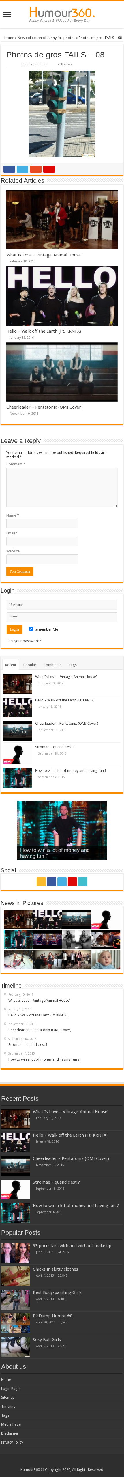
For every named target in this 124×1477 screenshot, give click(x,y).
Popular (29, 665)
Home (8, 38)
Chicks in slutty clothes (55, 1269)
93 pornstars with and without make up (72, 1245)
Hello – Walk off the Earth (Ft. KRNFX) (43, 331)
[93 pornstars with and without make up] (15, 1253)
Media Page (11, 1424)
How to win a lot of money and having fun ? (70, 770)
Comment (15, 464)
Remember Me (45, 629)
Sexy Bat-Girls (47, 1339)
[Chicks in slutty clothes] (15, 1276)
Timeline (8, 1406)
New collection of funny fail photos (46, 38)
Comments (52, 665)
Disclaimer (9, 1433)
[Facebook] (51, 881)
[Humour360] (62, 15)
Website (13, 551)
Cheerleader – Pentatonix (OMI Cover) (44, 407)
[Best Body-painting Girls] (15, 1300)
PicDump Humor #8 (52, 1315)
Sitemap (8, 1397)
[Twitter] (62, 881)
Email (12, 533)
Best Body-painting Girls (57, 1292)
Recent (10, 665)
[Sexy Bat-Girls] (15, 1347)
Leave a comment (34, 64)
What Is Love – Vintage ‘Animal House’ (44, 255)
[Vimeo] (82, 881)
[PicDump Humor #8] (15, 1323)
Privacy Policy (12, 1442)
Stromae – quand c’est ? (54, 747)
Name (12, 515)
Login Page (10, 1388)
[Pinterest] (72, 881)
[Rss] (41, 881)
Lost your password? (24, 641)
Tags (73, 665)
